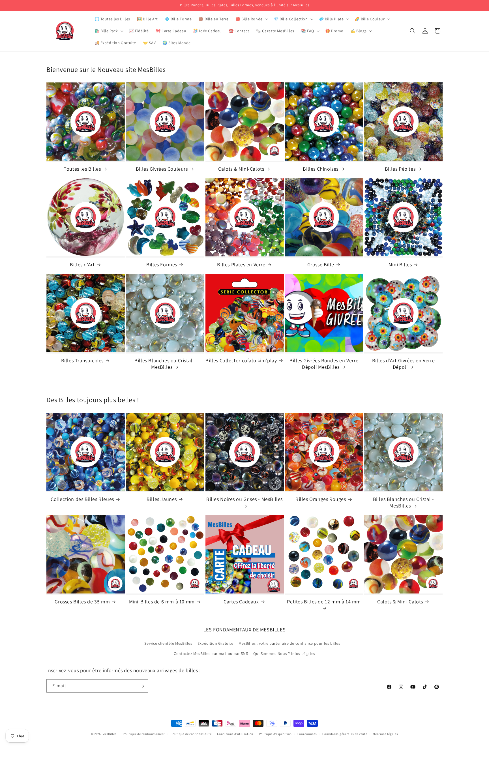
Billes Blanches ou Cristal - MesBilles (165, 363)
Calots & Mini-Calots (241, 169)
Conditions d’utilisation (235, 734)
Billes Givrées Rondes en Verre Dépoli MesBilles (323, 363)
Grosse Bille (320, 264)
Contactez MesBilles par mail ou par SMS (211, 653)
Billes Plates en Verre (241, 264)
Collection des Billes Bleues (82, 499)
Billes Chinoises (320, 169)
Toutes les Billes (82, 169)
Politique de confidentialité (191, 734)
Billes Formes (161, 264)
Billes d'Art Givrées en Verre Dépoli (403, 363)
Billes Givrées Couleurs (162, 169)
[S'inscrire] (142, 686)
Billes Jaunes (162, 499)
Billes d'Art (82, 264)
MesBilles (109, 734)
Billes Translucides (82, 360)
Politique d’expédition (275, 734)
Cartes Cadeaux (241, 601)
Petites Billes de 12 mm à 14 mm (324, 601)
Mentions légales (385, 734)
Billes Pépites (400, 169)
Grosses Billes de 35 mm (82, 601)
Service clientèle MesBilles (168, 643)
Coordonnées (307, 734)
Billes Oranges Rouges (320, 499)
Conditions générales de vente (344, 734)
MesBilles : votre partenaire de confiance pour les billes (289, 643)
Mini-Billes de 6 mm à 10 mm (162, 601)
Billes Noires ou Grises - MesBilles (244, 499)
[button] (251, 19)
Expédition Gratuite (215, 643)
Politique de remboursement (144, 734)
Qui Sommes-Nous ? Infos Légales (284, 653)
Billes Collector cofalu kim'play (241, 360)
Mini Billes (400, 264)
